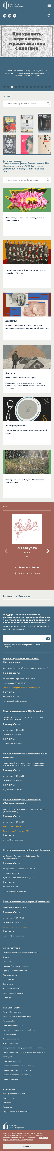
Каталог (7, 96)
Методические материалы (14, 1094)
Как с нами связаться (12, 989)
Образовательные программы (16, 1112)
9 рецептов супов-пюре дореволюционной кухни (26, 431)
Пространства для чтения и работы (19, 1030)
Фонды (6, 957)
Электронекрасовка (12, 161)
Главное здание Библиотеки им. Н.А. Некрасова (21, 660)
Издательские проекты (13, 993)
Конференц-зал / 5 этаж (29, 573)
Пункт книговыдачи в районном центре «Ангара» (25, 755)
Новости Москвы (10, 1079)
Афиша (6, 507)
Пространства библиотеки (15, 971)
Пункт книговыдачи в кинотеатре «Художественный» (22, 801)
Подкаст (10, 373)
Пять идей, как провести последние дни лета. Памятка (24, 219)
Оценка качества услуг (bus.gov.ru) (18, 1066)
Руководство (8, 980)
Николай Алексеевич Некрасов (16, 966)
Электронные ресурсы (13, 1025)
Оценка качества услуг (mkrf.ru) (17, 1070)
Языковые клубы (10, 1043)
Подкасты (11, 320)
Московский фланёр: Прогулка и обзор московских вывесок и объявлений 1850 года (26, 326)
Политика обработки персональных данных (22, 953)
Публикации (8, 1098)
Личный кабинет (10, 1021)
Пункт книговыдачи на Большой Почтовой (26, 850)
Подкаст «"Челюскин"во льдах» (20, 378)
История (7, 962)
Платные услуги (10, 975)
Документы (8, 984)
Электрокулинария (15, 425)
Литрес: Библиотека (12, 1012)
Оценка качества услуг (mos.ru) (17, 1075)
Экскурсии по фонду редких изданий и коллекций (24, 1048)
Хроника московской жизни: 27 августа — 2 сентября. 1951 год (25, 271)
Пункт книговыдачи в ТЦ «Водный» (23, 711)
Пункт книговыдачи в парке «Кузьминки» (26, 901)
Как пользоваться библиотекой (17, 1016)
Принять (27, 1146)
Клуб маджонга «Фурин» (27, 567)
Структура (7, 997)
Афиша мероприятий (12, 1039)
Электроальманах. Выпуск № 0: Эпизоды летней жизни (24, 481)
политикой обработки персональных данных (25, 1139)
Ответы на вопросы (11, 1061)
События (7, 1103)
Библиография (9, 1034)
